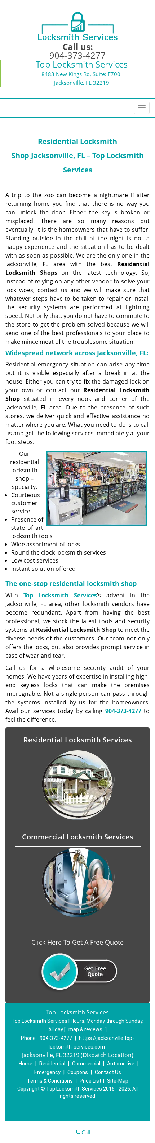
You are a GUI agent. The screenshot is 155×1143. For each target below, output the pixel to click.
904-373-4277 (77, 55)
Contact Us (108, 1072)
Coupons (77, 1072)
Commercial (86, 1063)
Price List (90, 1081)
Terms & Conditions (50, 1081)
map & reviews (85, 1029)
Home (25, 1063)
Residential (52, 1063)
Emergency (47, 1072)
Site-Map (117, 1081)
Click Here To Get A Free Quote (77, 942)
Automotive (120, 1063)
